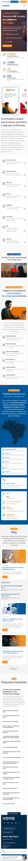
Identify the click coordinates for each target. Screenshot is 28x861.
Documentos (7, 832)
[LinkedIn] (12, 823)
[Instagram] (8, 823)
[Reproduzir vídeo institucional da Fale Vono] (14, 270)
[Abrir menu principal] (24, 5)
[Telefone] (19, 823)
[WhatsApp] (15, 823)
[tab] (10, 101)
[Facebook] (4, 823)
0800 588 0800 (5, 1)
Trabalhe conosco (8, 828)
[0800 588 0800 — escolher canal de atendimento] (10, 836)
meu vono (24, 1)
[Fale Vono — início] (5, 6)
